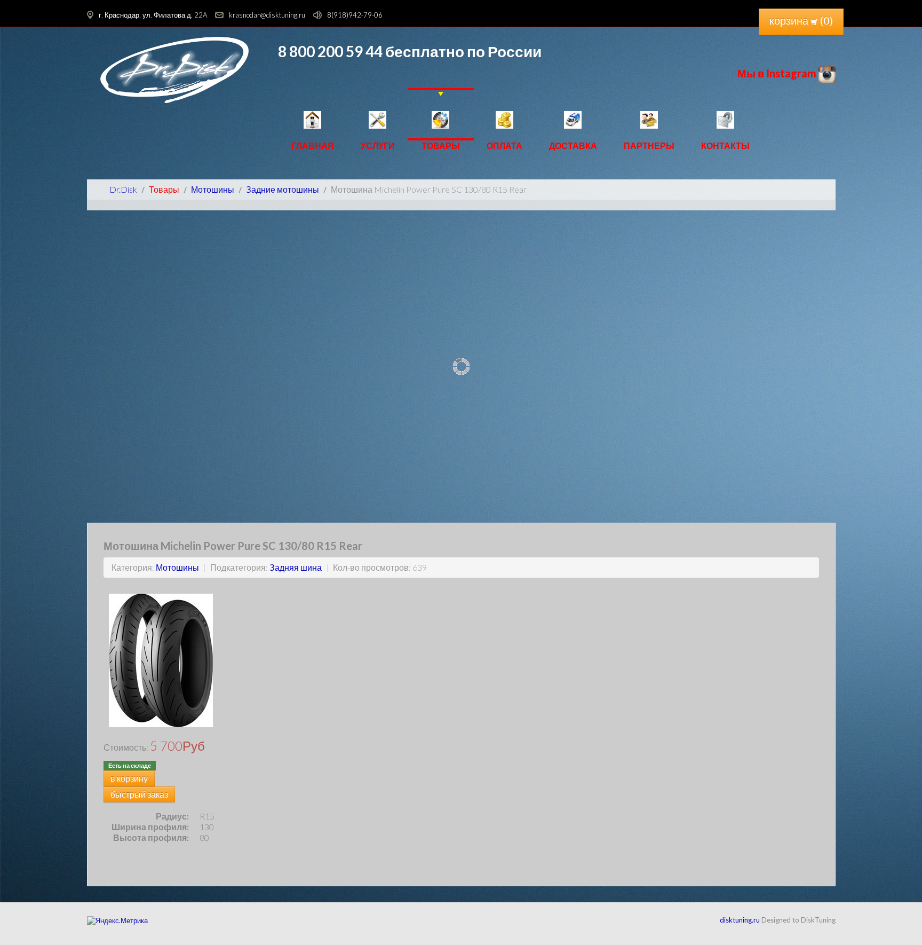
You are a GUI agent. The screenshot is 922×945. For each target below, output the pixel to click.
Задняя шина (295, 567)
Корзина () (801, 20)
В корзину (129, 778)
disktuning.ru (740, 920)
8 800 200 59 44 (330, 51)
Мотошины (177, 567)
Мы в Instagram (777, 73)
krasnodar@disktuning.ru (267, 15)
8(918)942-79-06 (355, 15)
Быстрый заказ (139, 794)
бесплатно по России (462, 51)
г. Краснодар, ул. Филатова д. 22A (153, 15)
